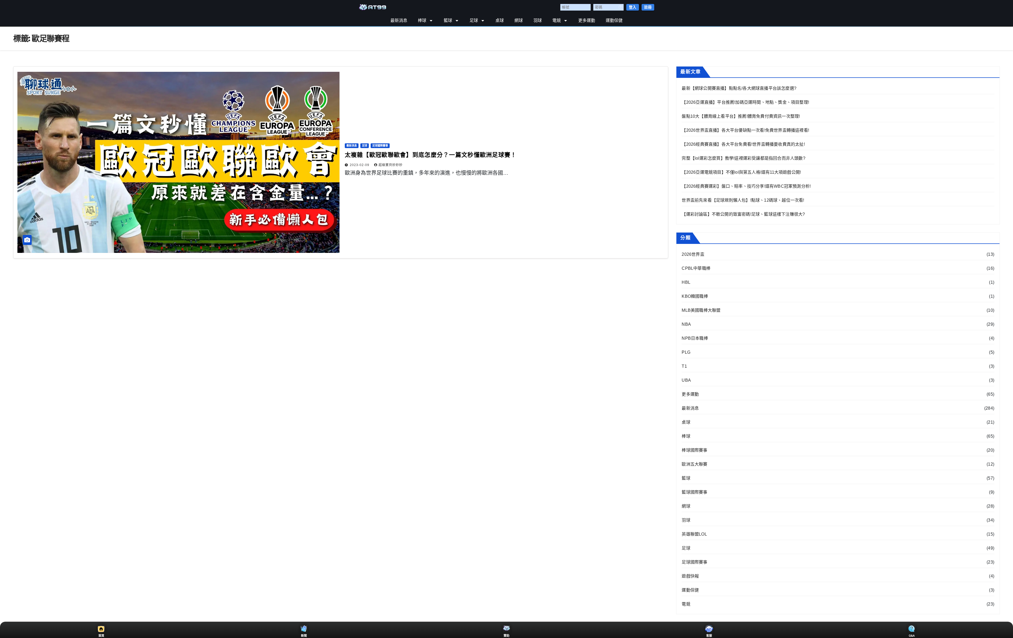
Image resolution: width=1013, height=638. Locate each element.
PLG (686, 352)
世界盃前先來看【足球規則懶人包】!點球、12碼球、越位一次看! (743, 200)
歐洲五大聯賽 (694, 464)
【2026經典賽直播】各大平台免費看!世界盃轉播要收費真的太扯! (743, 144)
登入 (632, 7)
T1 (684, 366)
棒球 (422, 20)
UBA (686, 380)
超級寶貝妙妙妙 (391, 165)
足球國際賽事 (380, 145)
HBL (686, 282)
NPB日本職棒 (695, 338)
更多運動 (586, 20)
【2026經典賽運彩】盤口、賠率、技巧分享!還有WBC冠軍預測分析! (746, 186)
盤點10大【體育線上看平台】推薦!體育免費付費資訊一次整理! (741, 116)
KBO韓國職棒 (695, 296)
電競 (556, 20)
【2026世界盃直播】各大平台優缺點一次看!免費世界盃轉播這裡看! (745, 130)
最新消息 (398, 20)
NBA (686, 324)
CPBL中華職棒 (696, 268)
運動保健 (614, 20)
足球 (474, 20)
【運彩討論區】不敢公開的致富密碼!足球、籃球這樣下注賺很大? (743, 214)
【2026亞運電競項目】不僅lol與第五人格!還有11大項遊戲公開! (741, 172)
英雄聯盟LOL (694, 534)
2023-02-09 (360, 165)
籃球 (448, 20)
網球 (518, 20)
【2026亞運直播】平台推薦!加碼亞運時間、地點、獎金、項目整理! (745, 102)
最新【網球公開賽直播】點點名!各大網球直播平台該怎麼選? (739, 88)
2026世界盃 (693, 254)
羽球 (537, 20)
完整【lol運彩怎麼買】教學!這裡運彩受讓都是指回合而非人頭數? (743, 158)
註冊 (648, 7)
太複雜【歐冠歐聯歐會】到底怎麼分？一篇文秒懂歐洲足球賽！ (431, 154)
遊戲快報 (690, 576)
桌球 (499, 20)
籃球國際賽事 (694, 492)
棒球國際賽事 (694, 450)
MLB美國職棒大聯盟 (701, 310)
